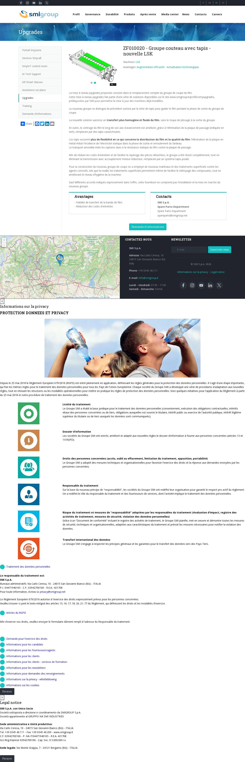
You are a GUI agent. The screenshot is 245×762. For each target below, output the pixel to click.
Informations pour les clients (22, 656)
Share (29, 123)
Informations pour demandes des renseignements (35, 673)
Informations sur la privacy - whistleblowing (31, 679)
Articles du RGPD (16, 612)
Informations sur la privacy (192, 272)
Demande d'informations (147, 226)
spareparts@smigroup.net (172, 215)
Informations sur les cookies (22, 685)
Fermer (7, 691)
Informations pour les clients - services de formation (36, 662)
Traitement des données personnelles (28, 566)
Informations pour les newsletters (26, 667)
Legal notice (217, 272)
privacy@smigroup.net (52, 591)
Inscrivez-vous (219, 249)
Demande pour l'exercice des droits (26, 638)
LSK (138, 62)
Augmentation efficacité (150, 67)
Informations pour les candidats (24, 644)
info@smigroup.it (148, 278)
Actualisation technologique (183, 67)
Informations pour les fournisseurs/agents (30, 650)
